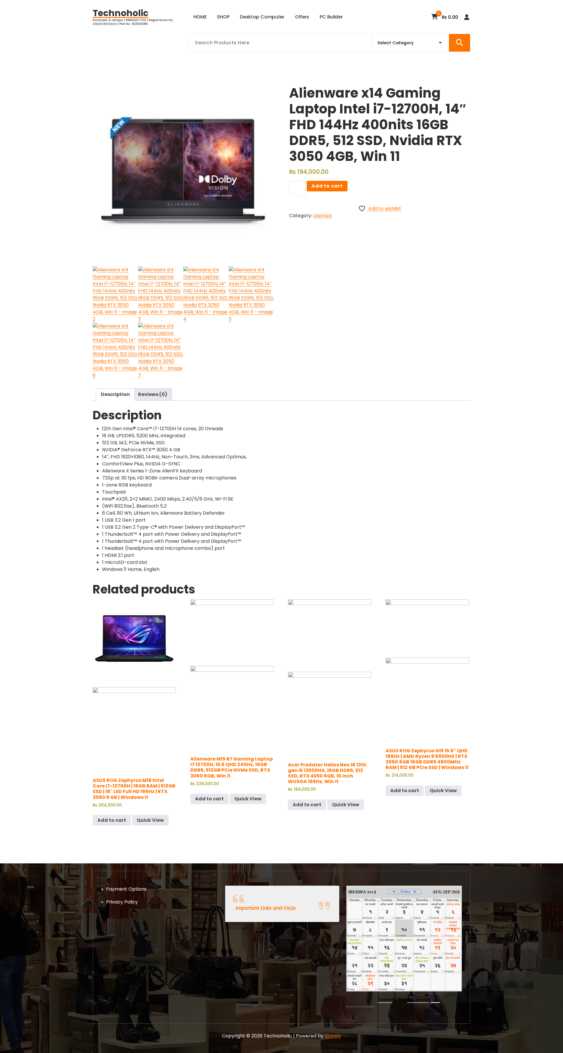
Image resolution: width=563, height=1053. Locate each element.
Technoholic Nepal (362, 1006)
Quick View (150, 820)
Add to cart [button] (111, 820)
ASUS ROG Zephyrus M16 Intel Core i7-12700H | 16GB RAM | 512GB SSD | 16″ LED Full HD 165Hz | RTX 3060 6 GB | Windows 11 (134, 789)
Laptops (322, 215)
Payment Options (126, 889)
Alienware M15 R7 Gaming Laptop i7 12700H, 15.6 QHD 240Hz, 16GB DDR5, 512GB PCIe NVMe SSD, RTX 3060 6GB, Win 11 (231, 767)
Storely (333, 1035)
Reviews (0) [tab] (152, 394)
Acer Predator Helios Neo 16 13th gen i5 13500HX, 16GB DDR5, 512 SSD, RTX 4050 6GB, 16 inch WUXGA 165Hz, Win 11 (327, 773)
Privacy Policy (122, 902)
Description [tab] (115, 394)
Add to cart (327, 186)
